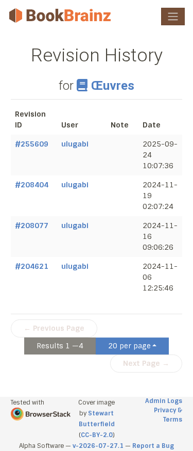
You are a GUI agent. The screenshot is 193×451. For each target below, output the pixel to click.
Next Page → (146, 363)
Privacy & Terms (168, 415)
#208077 (31, 225)
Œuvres (112, 85)
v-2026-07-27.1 (98, 446)
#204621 (31, 266)
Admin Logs (163, 401)
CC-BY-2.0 (97, 435)
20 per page (129, 345)
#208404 (31, 184)
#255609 (31, 144)
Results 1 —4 (60, 345)
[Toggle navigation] (173, 16)
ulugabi (75, 144)
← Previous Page (54, 328)
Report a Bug (153, 446)
